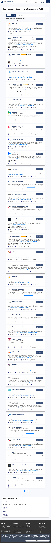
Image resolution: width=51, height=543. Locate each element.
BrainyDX (27, 282)
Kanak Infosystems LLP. (32, 332)
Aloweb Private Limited (28, 420)
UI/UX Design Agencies (17, 533)
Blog (27, 525)
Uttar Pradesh (5, 515)
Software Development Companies (18, 529)
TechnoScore (25, 224)
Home (4, 5)
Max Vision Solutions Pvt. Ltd (26, 77)
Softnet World (29, 357)
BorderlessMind (27, 60)
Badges (27, 529)
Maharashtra (5, 510)
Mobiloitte (32, 118)
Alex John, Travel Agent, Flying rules (16, 92)
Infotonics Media (27, 345)
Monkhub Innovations (31, 158)
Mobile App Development (9, 5)
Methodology (28, 531)
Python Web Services (23, 144)
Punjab (4, 511)
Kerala (4, 508)
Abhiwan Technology (27, 370)
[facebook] (39, 532)
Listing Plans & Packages (30, 530)
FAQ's (27, 532)
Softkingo (27, 458)
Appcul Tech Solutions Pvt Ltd (35, 212)
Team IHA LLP (28, 483)
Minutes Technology (28, 445)
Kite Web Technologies (28, 294)
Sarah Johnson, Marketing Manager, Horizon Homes (19, 227)
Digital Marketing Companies (17, 532)
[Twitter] (43, 532)
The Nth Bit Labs (31, 105)
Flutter (15, 5)
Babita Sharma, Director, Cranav (16, 244)
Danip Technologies (24, 307)
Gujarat (4, 505)
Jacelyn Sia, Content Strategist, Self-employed (18, 63)
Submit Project (42, 2)
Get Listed (48, 2)
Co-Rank (27, 257)
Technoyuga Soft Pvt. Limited (27, 44)
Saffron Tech (28, 29)
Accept (37, 540)
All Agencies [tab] (20, 15)
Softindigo (21, 174)
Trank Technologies (29, 89)
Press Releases (28, 526)
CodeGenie (25, 407)
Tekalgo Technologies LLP (33, 470)
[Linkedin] (41, 532)
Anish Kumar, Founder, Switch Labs (16, 161)
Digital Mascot (31, 320)
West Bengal (5, 514)
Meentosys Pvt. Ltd (28, 382)
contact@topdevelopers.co (43, 527)
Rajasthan (5, 512)
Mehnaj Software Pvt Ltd (29, 395)
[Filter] (43, 15)
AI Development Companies (17, 525)
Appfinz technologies (31, 186)
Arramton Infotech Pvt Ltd (27, 199)
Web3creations (28, 269)
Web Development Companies (18, 527)
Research (27, 527)
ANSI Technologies (30, 432)
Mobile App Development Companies (19, 526)
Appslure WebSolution (29, 132)
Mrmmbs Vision (34, 241)
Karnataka (5, 507)
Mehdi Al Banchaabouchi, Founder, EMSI (17, 47)
